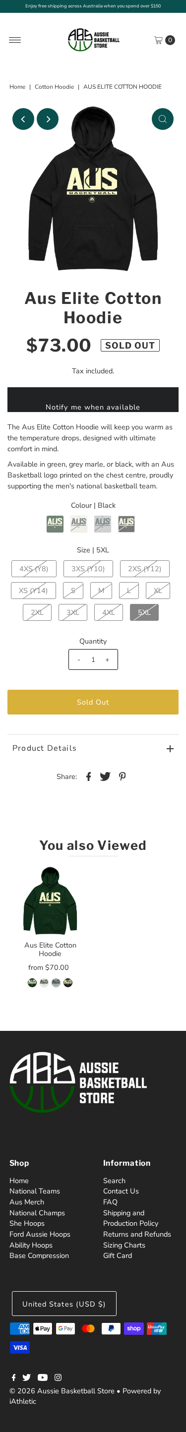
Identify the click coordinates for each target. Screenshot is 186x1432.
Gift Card (117, 1255)
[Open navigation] (15, 40)
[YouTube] (43, 1378)
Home (17, 87)
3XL (72, 612)
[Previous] (23, 119)
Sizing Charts (124, 1245)
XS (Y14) (33, 591)
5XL (144, 612)
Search (114, 1181)
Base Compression (39, 1255)
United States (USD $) (64, 1304)
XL (158, 591)
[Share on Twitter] (105, 776)
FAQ (110, 1202)
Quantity (93, 641)
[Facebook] (14, 1378)
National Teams (34, 1191)
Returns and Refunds (137, 1234)
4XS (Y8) (34, 569)
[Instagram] (58, 1378)
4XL (108, 612)
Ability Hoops (31, 1245)
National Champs (37, 1213)
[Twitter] (26, 1378)
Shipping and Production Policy (130, 1218)
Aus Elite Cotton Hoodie (50, 949)
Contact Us (121, 1191)
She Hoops (27, 1223)
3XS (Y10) (88, 569)
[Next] (48, 119)
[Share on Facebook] (88, 776)
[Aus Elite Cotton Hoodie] (50, 900)
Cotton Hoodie (54, 87)
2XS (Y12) (145, 569)
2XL (37, 612)
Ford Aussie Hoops (39, 1234)
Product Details (44, 748)
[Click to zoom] (163, 119)
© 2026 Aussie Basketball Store (62, 1391)
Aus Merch (26, 1202)
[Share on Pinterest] (122, 776)
